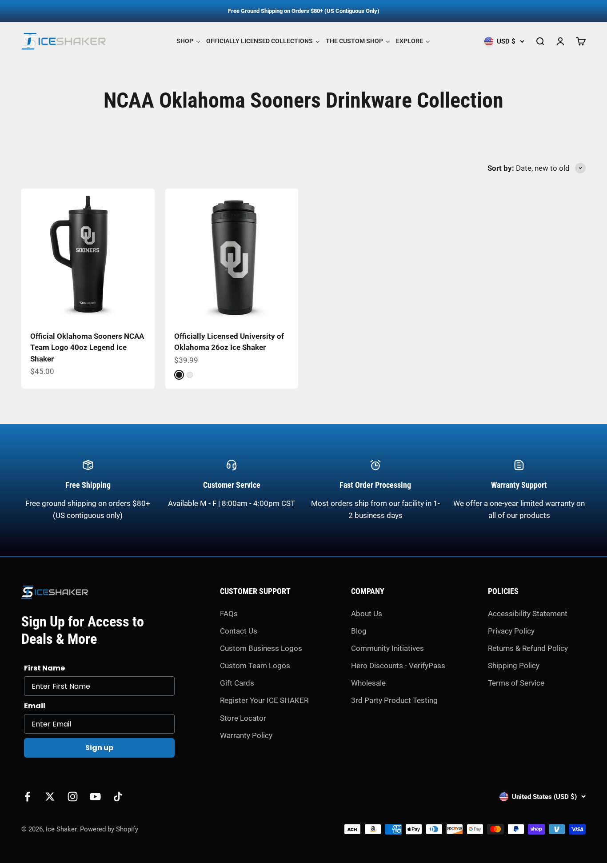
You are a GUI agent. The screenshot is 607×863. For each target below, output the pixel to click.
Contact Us (238, 630)
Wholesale (368, 682)
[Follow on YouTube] (95, 797)
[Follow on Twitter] (50, 797)
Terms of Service (516, 682)
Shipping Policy (513, 665)
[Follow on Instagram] (73, 797)
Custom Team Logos (255, 665)
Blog (359, 630)
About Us (366, 613)
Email (34, 706)
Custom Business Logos (261, 648)
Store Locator (243, 718)
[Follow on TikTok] (118, 797)
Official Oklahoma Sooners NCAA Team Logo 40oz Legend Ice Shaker (87, 347)
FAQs (229, 613)
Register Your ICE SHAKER (264, 700)
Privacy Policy (511, 630)
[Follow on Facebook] (27, 797)
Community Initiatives (387, 648)
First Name (44, 668)
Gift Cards (237, 682)
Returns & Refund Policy (528, 648)
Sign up (99, 748)
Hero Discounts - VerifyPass (398, 665)
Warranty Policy (246, 735)
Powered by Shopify (109, 829)
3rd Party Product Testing (394, 700)
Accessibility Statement (527, 613)
